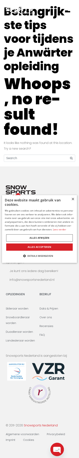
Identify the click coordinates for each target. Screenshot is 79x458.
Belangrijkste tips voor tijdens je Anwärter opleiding (38, 38)
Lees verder (59, 229)
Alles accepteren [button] (39, 247)
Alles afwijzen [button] (39, 237)
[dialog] (39, 229)
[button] (39, 256)
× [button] (72, 199)
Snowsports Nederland (41, 425)
